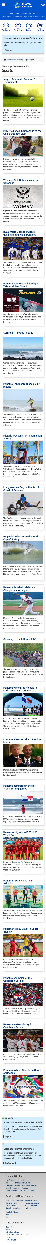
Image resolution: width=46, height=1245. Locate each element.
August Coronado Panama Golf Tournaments (20, 81)
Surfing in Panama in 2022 (18, 332)
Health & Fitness (12, 1212)
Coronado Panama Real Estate (18, 1183)
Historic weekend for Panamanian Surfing (22, 437)
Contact (9, 1227)
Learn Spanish (11, 1205)
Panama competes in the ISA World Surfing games (19, 787)
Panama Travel (31, 1200)
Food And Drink (31, 1205)
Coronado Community (14, 1200)
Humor (8, 1217)
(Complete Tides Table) (28, 13)
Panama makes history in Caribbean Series (17, 1026)
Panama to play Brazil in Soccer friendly (21, 930)
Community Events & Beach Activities (20, 1191)
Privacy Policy (11, 1237)
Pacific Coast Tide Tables (15, 1180)
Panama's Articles (32, 1203)
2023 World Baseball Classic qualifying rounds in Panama (19, 233)
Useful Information (13, 1208)
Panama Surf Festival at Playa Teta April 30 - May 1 (20, 285)
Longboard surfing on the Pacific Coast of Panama (21, 489)
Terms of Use (11, 1240)
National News (11, 1203)
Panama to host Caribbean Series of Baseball (22, 1071)
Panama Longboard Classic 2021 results (22, 385)
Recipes (9, 1215)
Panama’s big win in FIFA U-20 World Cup (20, 834)
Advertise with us (12, 1232)
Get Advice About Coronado (17, 1235)
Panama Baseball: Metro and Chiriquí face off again (19, 589)
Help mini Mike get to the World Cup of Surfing (21, 538)
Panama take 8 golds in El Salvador (18, 882)
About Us (9, 1229)
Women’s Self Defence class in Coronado (20, 181)
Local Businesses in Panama (17, 1188)
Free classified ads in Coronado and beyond (23, 1185)
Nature (28, 1208)
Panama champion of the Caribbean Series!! (17, 979)
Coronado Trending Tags (18, 60)
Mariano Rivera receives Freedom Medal (22, 741)
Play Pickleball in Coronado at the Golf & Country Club (22, 132)
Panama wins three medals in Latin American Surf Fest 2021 (20, 689)
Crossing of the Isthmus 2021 (20, 639)
